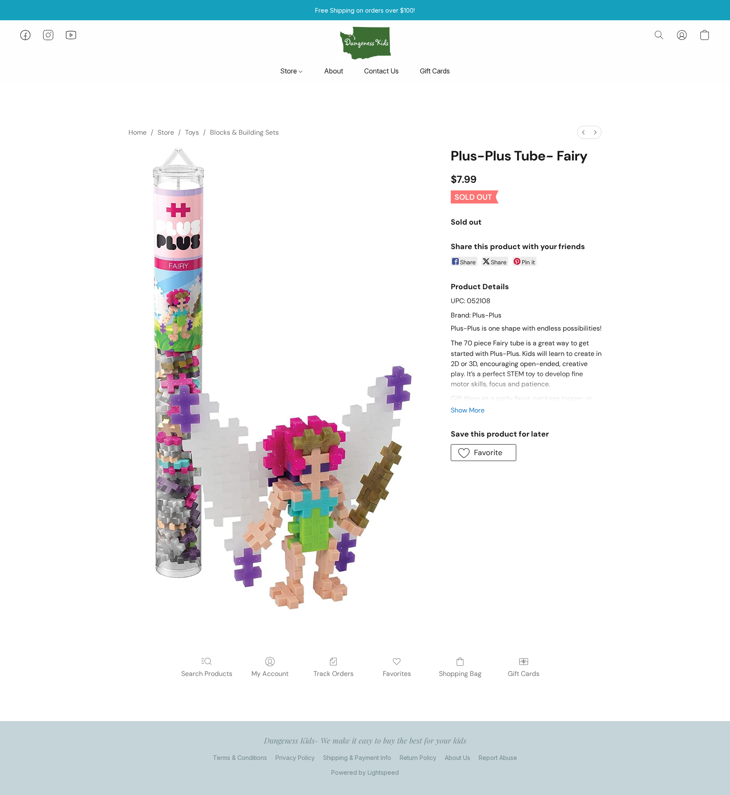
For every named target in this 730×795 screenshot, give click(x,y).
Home (137, 132)
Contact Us (381, 71)
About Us (457, 757)
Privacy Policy (295, 757)
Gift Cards (435, 71)
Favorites (397, 673)
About (333, 71)
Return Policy (418, 757)
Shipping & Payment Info (357, 757)
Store (289, 71)
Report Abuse (498, 757)
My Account (270, 673)
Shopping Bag (460, 673)
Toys (192, 132)
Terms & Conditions (240, 757)
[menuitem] (583, 132)
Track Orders (333, 673)
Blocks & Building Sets (244, 132)
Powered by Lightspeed (365, 772)
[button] (365, 43)
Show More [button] (468, 410)
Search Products (206, 673)
